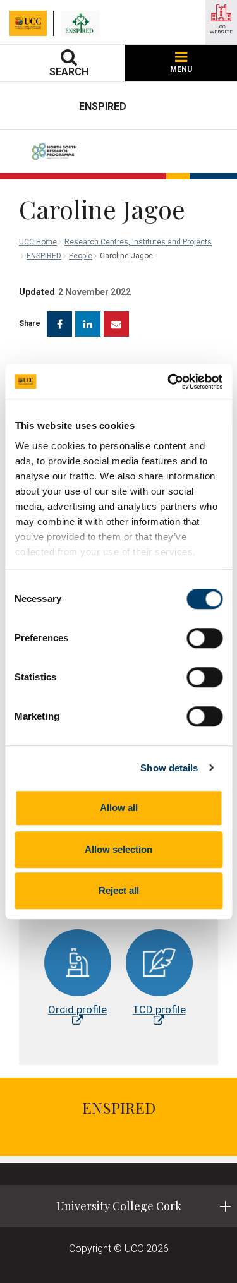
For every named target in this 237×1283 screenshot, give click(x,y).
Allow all (119, 807)
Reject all (119, 890)
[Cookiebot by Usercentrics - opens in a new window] (168, 381)
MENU (181, 69)
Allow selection (118, 849)
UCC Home (38, 242)
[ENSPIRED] (83, 23)
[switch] (204, 638)
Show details (169, 767)
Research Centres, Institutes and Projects (138, 242)
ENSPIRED (44, 255)
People (80, 255)
